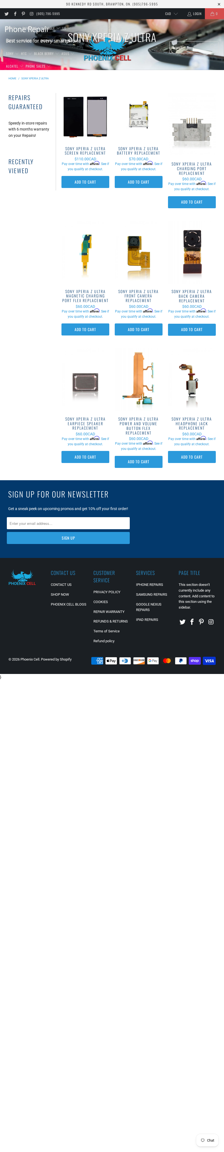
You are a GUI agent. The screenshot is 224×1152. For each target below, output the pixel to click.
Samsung (30, 28)
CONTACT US (61, 585)
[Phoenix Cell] (107, 47)
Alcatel (12, 66)
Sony (10, 53)
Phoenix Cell (29, 659)
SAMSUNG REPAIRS (151, 594)
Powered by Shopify (56, 659)
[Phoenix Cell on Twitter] (6, 14)
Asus (65, 53)
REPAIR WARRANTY (109, 612)
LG (65, 28)
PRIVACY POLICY (106, 592)
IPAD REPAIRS (147, 620)
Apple (11, 28)
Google (50, 28)
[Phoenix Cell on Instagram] (31, 14)
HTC (24, 53)
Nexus (66, 40)
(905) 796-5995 (48, 13)
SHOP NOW (60, 594)
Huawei (27, 40)
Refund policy (103, 641)
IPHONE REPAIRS (149, 585)
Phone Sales (36, 66)
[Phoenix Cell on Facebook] (14, 14)
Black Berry (44, 53)
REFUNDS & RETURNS (110, 621)
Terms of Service (106, 631)
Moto (10, 40)
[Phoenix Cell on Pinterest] (23, 14)
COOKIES (100, 602)
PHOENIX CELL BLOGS (68, 604)
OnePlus (47, 40)
